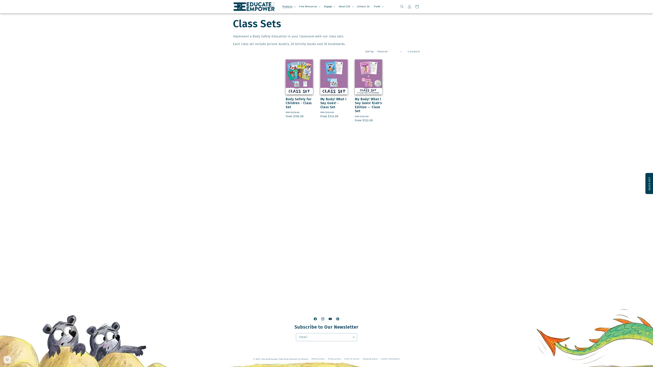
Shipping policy (370, 359)
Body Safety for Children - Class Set (299, 103)
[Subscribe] (353, 337)
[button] (288, 6)
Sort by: (369, 51)
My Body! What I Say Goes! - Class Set (333, 103)
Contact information (390, 359)
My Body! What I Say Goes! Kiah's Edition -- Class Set (368, 105)
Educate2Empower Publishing (275, 359)
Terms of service (351, 359)
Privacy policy (334, 359)
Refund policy (318, 359)
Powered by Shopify (298, 359)
